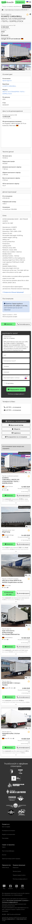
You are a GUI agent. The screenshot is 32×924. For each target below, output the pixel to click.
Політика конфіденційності (16, 394)
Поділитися (16, 433)
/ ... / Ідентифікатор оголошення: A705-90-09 (15, 10)
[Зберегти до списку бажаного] (27, 14)
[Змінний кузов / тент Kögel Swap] (16, 517)
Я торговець (10, 383)
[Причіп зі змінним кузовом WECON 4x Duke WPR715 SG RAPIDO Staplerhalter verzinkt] (16, 565)
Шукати (27, 6)
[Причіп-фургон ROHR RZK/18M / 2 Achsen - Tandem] (16, 668)
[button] (30, 2)
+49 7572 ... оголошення (13, 407)
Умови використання (21, 919)
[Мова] (27, 2)
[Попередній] (3, 55)
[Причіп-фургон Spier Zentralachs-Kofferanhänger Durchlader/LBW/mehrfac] (16, 616)
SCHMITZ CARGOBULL (9, 86)
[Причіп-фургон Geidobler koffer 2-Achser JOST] (16, 718)
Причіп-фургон (7, 80)
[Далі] (29, 55)
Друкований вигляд (16, 425)
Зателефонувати (24, 324)
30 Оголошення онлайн (9, 316)
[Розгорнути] (16, 503)
